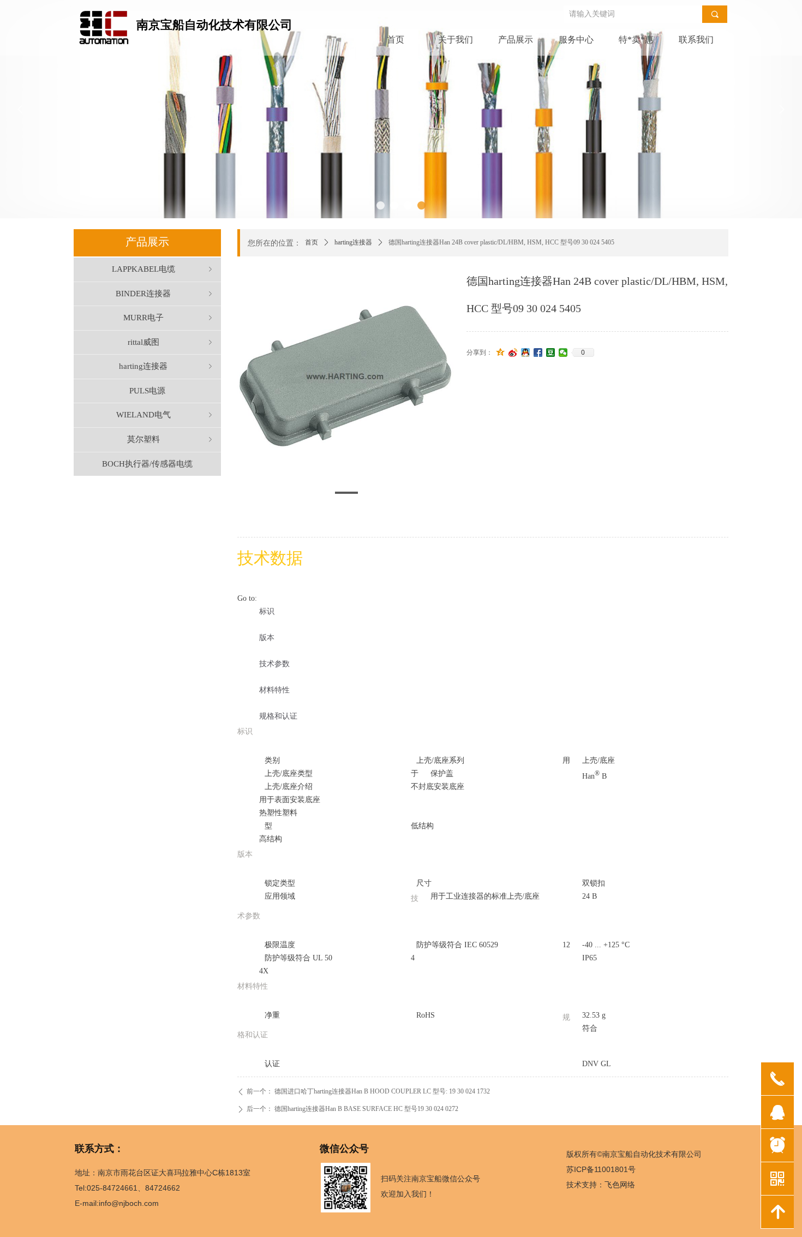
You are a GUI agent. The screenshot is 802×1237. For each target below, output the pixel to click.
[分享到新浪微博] (513, 352)
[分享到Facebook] (538, 352)
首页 (311, 242)
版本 (266, 638)
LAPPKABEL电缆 (163, 269)
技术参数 (274, 664)
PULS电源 (147, 390)
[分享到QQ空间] (500, 352)
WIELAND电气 (165, 414)
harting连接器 (353, 242)
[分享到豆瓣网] (550, 352)
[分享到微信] (563, 352)
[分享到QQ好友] (525, 352)
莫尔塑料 (171, 439)
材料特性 (274, 690)
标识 (266, 611)
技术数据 (270, 558)
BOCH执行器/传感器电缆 (147, 463)
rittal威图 (171, 342)
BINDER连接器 (165, 293)
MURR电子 (169, 317)
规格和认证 (278, 716)
